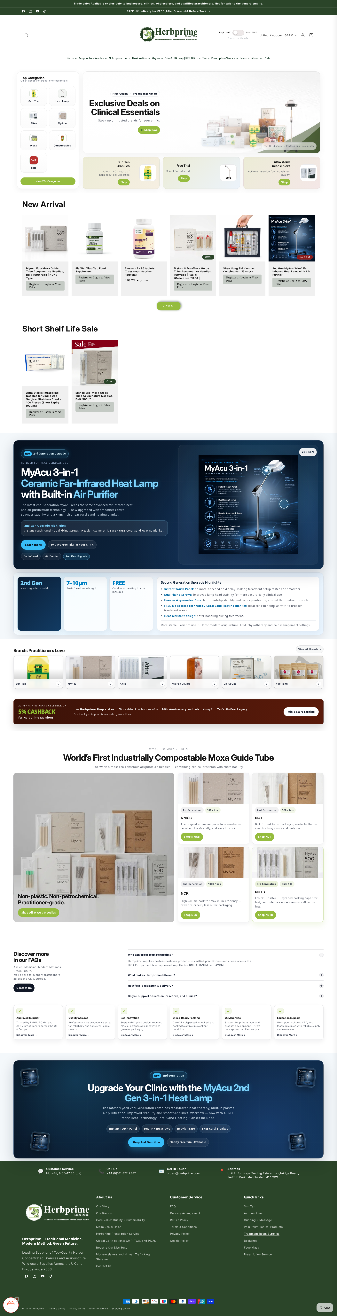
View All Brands (309, 649)
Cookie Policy (179, 1240)
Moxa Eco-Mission (108, 1226)
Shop (124, 182)
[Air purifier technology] (283, 504)
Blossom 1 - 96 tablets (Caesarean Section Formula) (139, 271)
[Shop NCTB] (287, 862)
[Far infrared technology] (266, 470)
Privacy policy (77, 1308)
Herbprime (38, 1308)
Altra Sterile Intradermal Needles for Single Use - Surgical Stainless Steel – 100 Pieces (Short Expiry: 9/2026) (43, 399)
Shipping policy (121, 1308)
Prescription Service (258, 1254)
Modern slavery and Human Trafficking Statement (123, 1257)
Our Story (102, 1206)
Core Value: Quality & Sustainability (120, 1220)
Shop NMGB (192, 836)
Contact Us (24, 987)
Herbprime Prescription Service (117, 1233)
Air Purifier (52, 556)
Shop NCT (264, 836)
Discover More (26, 1034)
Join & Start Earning (301, 711)
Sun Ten (249, 1206)
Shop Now (150, 129)
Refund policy (57, 1308)
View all (168, 306)
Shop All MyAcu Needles (38, 912)
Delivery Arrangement (185, 1213)
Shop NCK (190, 915)
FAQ (173, 1206)
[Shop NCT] (287, 788)
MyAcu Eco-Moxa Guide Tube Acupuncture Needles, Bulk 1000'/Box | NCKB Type (45, 273)
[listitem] (38, 672)
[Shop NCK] (213, 862)
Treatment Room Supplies (261, 1233)
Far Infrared (31, 556)
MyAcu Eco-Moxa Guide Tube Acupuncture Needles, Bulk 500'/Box (94, 396)
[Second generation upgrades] (269, 534)
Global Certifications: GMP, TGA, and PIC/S (126, 1240)
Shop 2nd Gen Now (146, 1142)
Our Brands (104, 1213)
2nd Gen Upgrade (76, 556)
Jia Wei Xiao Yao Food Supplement (90, 270)
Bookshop (251, 1240)
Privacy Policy (180, 1233)
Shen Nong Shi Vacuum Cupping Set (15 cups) (239, 270)
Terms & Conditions (183, 1226)
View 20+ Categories (48, 181)
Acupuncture (253, 1213)
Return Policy (179, 1220)
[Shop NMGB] (213, 788)
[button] (26, 35)
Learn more (33, 545)
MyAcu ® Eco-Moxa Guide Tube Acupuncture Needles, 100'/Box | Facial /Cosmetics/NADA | (193, 273)
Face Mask (251, 1247)
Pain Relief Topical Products (263, 1226)
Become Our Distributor (112, 1247)
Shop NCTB (265, 915)
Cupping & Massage (258, 1220)
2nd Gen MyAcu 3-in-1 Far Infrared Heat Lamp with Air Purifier (291, 271)
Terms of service (98, 1308)
